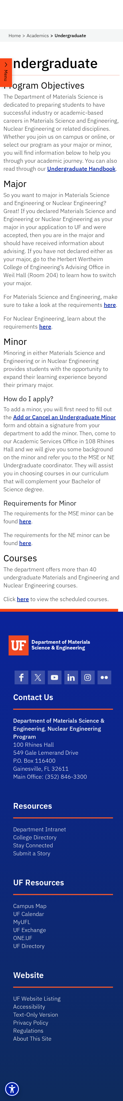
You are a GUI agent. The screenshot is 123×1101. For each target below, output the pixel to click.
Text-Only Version (35, 1014)
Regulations (28, 1030)
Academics (38, 35)
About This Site (32, 1038)
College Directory (35, 837)
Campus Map (29, 906)
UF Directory (29, 946)
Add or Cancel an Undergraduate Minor (64, 417)
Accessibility (29, 1006)
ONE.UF (22, 938)
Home (15, 35)
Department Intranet (39, 829)
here (110, 305)
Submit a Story (31, 853)
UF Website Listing (37, 998)
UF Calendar (28, 914)
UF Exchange (29, 930)
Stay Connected (33, 845)
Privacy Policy (30, 1022)
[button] (12, 1089)
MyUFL (21, 922)
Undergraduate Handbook (81, 168)
